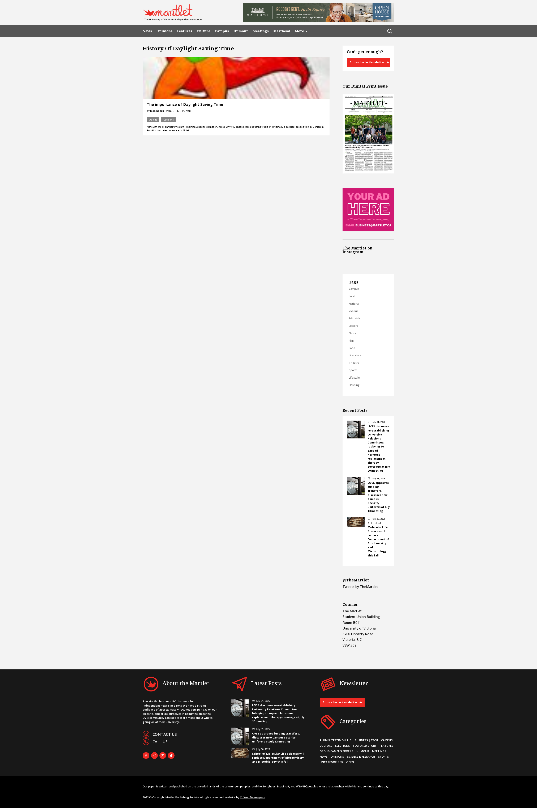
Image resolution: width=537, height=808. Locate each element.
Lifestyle (354, 377)
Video (350, 762)
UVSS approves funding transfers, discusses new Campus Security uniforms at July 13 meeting (276, 737)
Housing (354, 385)
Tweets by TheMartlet (360, 586)
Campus (222, 31)
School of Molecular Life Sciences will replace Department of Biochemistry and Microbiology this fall (378, 539)
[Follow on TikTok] (171, 755)
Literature (355, 355)
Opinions (164, 31)
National (354, 304)
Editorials (355, 318)
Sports (353, 370)
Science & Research (361, 756)
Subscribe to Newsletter (367, 62)
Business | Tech (366, 740)
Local (352, 296)
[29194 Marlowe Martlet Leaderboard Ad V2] (318, 20)
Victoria (353, 311)
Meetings (261, 31)
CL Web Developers (252, 797)
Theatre (354, 363)
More (299, 31)
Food (352, 348)
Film (351, 340)
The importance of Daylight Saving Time (185, 104)
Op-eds (153, 119)
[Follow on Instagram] (154, 755)
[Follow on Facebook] (146, 755)
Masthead (281, 31)
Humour (240, 31)
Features (184, 31)
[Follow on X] (162, 755)
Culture (203, 31)
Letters (353, 326)
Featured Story (365, 746)
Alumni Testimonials (336, 740)
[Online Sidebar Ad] (368, 230)
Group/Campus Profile (336, 751)
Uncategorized (331, 762)
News (147, 31)
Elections (342, 746)
